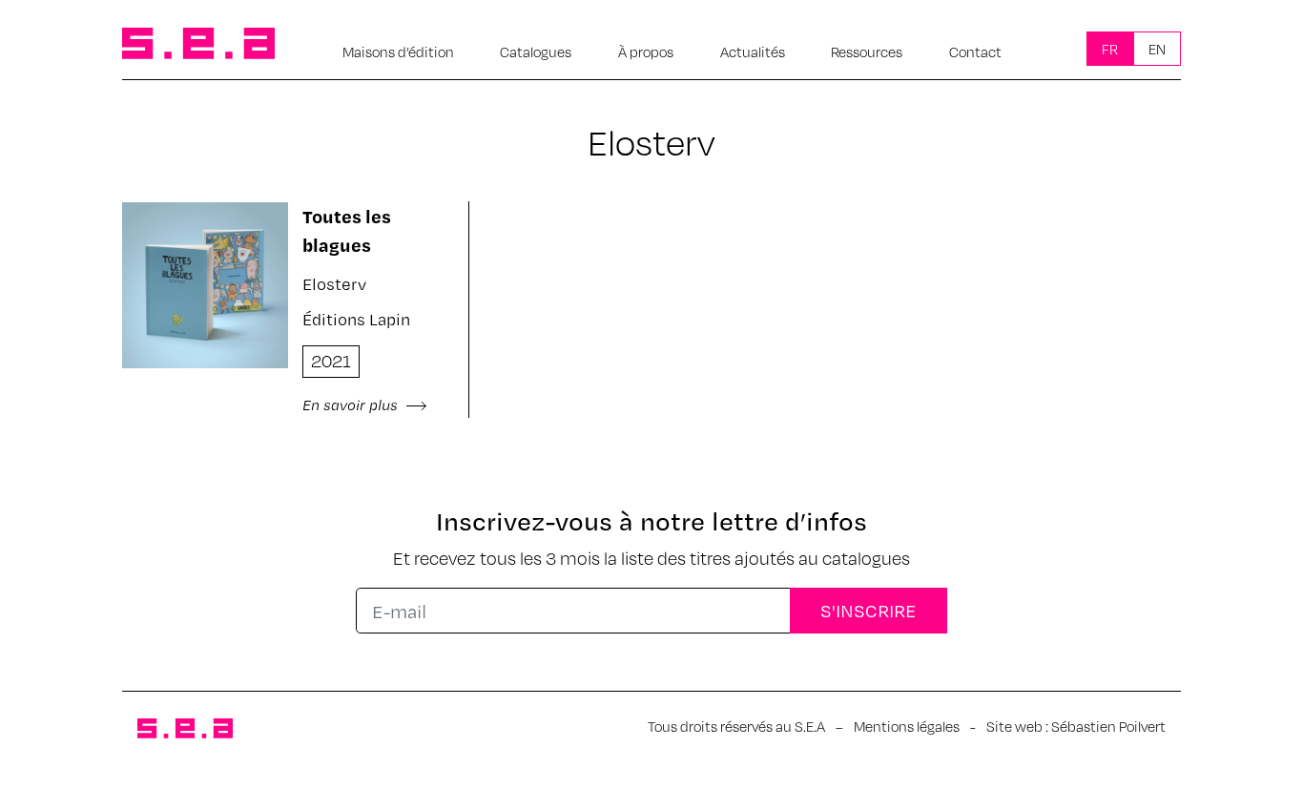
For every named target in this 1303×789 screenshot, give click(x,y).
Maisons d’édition (398, 51)
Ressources (866, 51)
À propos (645, 51)
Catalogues (535, 51)
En (1157, 48)
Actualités (752, 51)
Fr (1110, 48)
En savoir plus (352, 404)
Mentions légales (907, 726)
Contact (975, 51)
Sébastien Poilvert (1108, 726)
